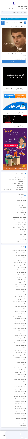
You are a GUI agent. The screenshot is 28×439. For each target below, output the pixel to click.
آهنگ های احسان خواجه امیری (18, 250)
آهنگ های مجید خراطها (20, 369)
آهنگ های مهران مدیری (19, 408)
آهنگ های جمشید (21, 277)
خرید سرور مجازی (21, 200)
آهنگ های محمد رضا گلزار (19, 386)
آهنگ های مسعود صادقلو (19, 394)
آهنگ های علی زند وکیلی (19, 340)
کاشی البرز (22, 229)
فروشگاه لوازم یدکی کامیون (19, 227)
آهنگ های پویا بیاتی (20, 275)
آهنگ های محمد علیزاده (19, 389)
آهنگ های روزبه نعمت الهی (19, 316)
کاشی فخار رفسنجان (20, 215)
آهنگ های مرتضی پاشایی (19, 391)
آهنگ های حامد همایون (20, 292)
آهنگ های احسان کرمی (20, 253)
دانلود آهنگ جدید (22, 6)
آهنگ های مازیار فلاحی (20, 365)
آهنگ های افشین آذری (20, 255)
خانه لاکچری (22, 207)
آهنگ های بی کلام (21, 270)
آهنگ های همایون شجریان (19, 413)
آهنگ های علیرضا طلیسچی (19, 350)
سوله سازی (22, 234)
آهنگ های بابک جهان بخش (19, 262)
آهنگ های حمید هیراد (20, 306)
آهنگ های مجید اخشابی (19, 367)
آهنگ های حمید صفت (20, 299)
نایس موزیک (24, 9)
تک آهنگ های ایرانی (20, 418)
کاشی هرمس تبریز (21, 212)
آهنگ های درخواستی (20, 309)
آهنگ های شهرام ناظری (19, 335)
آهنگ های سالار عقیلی (20, 321)
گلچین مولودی (22, 425)
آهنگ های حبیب (21, 294)
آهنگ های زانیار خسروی (20, 318)
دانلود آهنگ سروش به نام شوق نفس (14, 23)
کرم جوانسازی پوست (20, 222)
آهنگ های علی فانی (20, 345)
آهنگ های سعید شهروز (19, 326)
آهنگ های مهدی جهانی (19, 399)
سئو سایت (22, 202)
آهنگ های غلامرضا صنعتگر (19, 355)
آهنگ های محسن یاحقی (19, 374)
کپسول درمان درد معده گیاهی (18, 220)
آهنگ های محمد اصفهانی (19, 379)
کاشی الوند (22, 232)
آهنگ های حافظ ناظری (20, 284)
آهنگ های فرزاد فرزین (20, 357)
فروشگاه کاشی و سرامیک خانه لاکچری (13, 89)
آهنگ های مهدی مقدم (20, 401)
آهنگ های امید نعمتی (20, 258)
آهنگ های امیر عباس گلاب (19, 260)
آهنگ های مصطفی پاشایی (19, 396)
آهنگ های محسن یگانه (20, 377)
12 (2, 24)
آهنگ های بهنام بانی (20, 267)
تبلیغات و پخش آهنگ (14, 9)
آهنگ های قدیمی (21, 362)
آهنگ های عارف (21, 338)
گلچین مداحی (22, 423)
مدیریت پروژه (22, 239)
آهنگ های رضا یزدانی (20, 313)
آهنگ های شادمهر (21, 330)
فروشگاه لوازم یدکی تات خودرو (15, 126)
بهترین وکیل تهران (21, 241)
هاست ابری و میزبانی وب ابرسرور (15, 113)
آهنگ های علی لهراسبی (19, 348)
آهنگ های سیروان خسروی (19, 328)
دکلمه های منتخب (21, 420)
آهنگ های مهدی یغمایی (19, 403)
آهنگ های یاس (21, 416)
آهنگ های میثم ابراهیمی (19, 411)
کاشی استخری (22, 205)
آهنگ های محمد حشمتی (19, 382)
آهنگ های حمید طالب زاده (19, 301)
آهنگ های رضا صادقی (20, 311)
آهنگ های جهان (21, 279)
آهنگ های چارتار (21, 282)
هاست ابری (22, 198)
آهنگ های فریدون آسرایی (19, 360)
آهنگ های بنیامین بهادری (19, 265)
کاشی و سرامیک (21, 210)
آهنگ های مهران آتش (20, 406)
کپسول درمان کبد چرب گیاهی (18, 217)
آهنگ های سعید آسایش (19, 323)
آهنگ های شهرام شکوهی (19, 333)
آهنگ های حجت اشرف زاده (19, 296)
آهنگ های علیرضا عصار (20, 352)
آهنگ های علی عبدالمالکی (19, 343)
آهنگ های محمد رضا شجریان (18, 384)
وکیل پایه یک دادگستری (20, 224)
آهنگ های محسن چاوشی (19, 372)
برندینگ (23, 237)
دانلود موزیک (14, 61)
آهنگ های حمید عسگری (19, 304)
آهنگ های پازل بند (21, 272)
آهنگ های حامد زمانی (20, 287)
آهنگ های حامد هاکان (20, 289)
